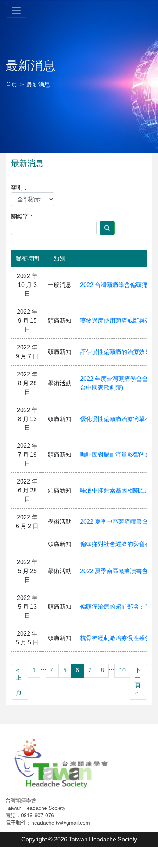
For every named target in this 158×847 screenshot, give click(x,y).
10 (122, 670)
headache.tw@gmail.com (60, 823)
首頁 (11, 84)
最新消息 (38, 84)
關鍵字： (23, 216)
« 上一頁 (19, 681)
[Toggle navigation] (16, 10)
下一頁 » (138, 681)
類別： (20, 187)
